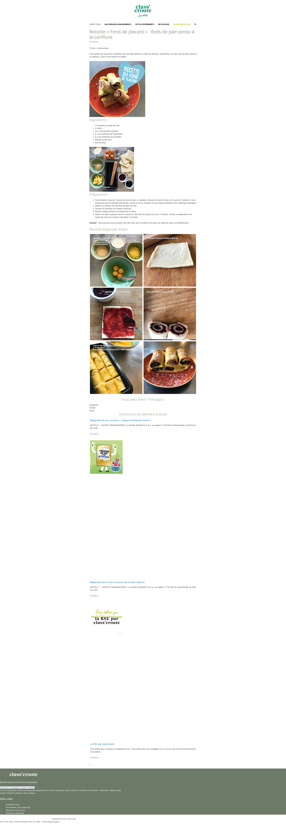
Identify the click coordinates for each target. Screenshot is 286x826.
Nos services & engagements (118, 24)
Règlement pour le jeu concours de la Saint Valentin (117, 582)
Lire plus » (94, 434)
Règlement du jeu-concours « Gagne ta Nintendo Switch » (121, 420)
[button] (143, 405)
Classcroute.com (181, 24)
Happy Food (95, 24)
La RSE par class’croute (102, 744)
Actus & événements (144, 24)
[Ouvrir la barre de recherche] (195, 24)
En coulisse (163, 24)
